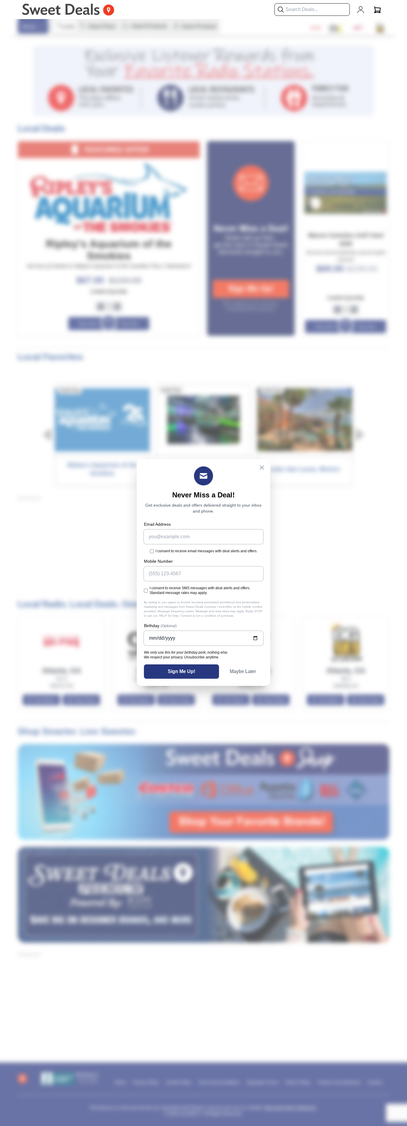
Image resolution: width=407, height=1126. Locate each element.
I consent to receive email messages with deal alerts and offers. (206, 551)
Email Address (157, 524)
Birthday (160, 625)
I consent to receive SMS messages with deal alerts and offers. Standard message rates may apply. (200, 590)
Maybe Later (243, 671)
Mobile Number (158, 561)
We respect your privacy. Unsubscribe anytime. (181, 657)
